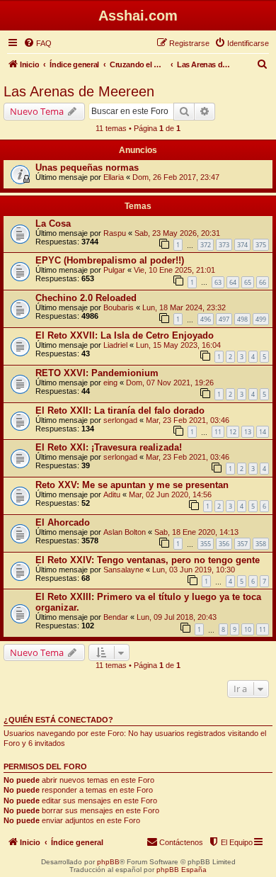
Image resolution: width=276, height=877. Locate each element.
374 (242, 244)
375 (260, 244)
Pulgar (114, 270)
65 (247, 282)
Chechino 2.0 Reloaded (86, 298)
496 (205, 319)
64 (232, 282)
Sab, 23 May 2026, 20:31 (177, 233)
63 (218, 282)
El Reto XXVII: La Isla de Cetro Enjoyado (124, 335)
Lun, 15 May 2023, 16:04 (178, 345)
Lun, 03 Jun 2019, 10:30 (193, 569)
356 (224, 543)
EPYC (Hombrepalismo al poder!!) (109, 260)
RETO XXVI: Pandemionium (97, 373)
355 (205, 543)
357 (242, 543)
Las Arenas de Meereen (79, 91)
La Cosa (53, 223)
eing (110, 382)
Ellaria (113, 177)
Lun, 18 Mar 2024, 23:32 (184, 307)
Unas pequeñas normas (87, 167)
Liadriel (115, 345)
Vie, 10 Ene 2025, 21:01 (174, 270)
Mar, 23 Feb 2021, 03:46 (187, 420)
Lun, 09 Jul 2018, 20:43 (177, 617)
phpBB (108, 862)
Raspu (114, 233)
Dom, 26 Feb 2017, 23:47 (175, 177)
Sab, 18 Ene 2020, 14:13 (196, 532)
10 (247, 629)
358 (260, 543)
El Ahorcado (62, 522)
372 (205, 244)
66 (262, 282)
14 (262, 431)
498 (242, 319)
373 (224, 244)
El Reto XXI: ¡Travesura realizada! (108, 447)
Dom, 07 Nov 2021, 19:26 (170, 382)
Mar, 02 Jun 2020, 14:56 (170, 494)
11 (218, 431)
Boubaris (118, 307)
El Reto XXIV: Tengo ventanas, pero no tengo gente (147, 560)
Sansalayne (123, 569)
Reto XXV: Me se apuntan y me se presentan (132, 485)
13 (247, 431)
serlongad (120, 420)
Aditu (111, 494)
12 (232, 431)
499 (260, 319)
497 (224, 319)
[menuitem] (37, 43)
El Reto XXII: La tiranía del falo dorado (120, 410)
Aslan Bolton (124, 532)
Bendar (115, 617)
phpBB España (181, 869)
